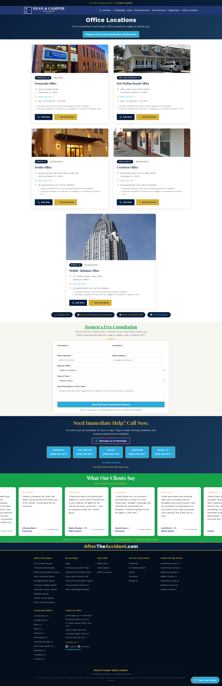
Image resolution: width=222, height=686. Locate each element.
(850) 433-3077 (45, 97)
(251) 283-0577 (80, 284)
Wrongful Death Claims (44, 581)
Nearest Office (64, 366)
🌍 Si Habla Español (159, 315)
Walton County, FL (169, 576)
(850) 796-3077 (127, 97)
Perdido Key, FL (41, 620)
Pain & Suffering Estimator (77, 589)
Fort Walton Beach (137, 568)
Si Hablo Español (124, 3)
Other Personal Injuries (44, 602)
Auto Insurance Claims (44, 576)
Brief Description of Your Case (71, 386)
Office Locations (190, 10)
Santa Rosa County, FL (171, 568)
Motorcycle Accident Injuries (46, 572)
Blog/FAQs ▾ (174, 10)
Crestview (133, 576)
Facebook (85, 646)
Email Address (119, 356)
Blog (68, 563)
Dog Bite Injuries (41, 594)
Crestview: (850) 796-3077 (77, 634)
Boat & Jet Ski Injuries (44, 598)
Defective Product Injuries (45, 589)
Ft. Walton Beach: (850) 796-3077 (79, 624)
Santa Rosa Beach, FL (44, 646)
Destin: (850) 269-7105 (76, 630)
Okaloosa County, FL (170, 572)
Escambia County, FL (170, 563)
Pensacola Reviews (123, 540)
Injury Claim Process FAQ (77, 576)
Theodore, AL (40, 655)
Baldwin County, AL (169, 585)
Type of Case (64, 376)
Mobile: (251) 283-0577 (76, 637)
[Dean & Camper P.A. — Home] (44, 10)
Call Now (105, 10)
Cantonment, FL (41, 616)
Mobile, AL (133, 581)
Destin (132, 572)
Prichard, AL (39, 659)
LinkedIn (72, 646)
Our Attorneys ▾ (159, 10)
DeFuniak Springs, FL (43, 642)
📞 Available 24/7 (62, 315)
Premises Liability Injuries (45, 585)
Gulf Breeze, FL (41, 637)
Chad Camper (103, 568)
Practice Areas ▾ (142, 10)
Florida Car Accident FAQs (77, 568)
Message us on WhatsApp (113, 441)
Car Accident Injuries (43, 563)
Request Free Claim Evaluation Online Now (111, 34)
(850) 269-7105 (45, 180)
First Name (63, 345)
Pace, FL (38, 624)
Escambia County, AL (170, 581)
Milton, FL (38, 629)
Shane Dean (102, 563)
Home (129, 10)
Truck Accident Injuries (44, 568)
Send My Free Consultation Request (111, 404)
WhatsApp (120, 10)
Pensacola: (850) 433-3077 (78, 619)
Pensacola (133, 563)
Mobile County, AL (169, 589)
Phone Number (64, 356)
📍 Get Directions (65, 117)
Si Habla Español (111, 462)
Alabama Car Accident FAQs (78, 572)
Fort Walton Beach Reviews (147, 540)
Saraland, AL (39, 650)
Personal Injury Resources (77, 585)
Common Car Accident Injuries (79, 581)
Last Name (117, 345)
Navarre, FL (39, 633)
